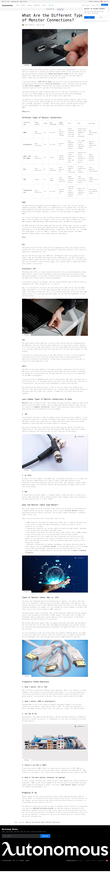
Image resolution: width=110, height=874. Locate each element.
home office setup (45, 81)
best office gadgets (32, 86)
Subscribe (45, 836)
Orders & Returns (94, 1)
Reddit (88, 860)
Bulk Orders (85, 5)
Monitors (25, 403)
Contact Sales (95, 5)
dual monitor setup (68, 785)
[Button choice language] (101, 1)
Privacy (94, 860)
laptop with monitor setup (58, 73)
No (101, 17)
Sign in (106, 1)
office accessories (52, 84)
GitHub (80, 860)
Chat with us (101, 860)
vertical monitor (71, 510)
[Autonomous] (7, 5)
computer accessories (42, 407)
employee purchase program (43, 808)
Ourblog (21, 822)
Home (16, 822)
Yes (89, 17)
